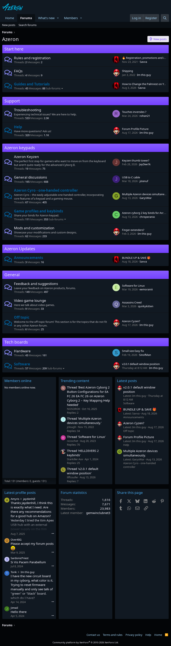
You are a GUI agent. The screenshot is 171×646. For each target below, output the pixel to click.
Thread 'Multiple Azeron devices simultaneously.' (84, 420)
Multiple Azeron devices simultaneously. (140, 453)
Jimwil (14, 608)
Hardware (22, 351)
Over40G (16, 539)
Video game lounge (30, 300)
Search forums (27, 25)
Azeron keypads (19, 147)
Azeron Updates (19, 248)
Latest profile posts (20, 492)
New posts (8, 25)
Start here (13, 49)
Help (18, 127)
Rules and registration (32, 57)
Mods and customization (34, 228)
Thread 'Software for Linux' (86, 437)
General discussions (30, 177)
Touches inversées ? (134, 112)
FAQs (18, 71)
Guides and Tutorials (32, 84)
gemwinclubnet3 (98, 513)
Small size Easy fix (133, 351)
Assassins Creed (132, 302)
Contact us (93, 635)
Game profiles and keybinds (38, 211)
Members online (17, 380)
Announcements (28, 257)
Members (71, 18)
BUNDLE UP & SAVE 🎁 (136, 258)
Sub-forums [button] (53, 88)
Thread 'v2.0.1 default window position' (82, 471)
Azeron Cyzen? (131, 321)
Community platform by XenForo (86, 642)
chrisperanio (147, 217)
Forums (26, 18)
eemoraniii (146, 289)
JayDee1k (145, 164)
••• (53, 533)
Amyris (15, 499)
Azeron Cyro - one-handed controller (46, 190)
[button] (58, 18)
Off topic (21, 317)
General (12, 274)
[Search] (165, 18)
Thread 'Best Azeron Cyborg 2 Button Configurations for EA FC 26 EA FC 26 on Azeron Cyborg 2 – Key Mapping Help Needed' (88, 396)
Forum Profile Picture (135, 129)
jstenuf (144, 181)
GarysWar (146, 198)
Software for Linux (133, 285)
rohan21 (145, 116)
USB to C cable (131, 177)
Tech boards (16, 342)
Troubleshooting (27, 109)
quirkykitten (145, 306)
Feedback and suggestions (36, 283)
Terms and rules (112, 635)
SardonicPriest (20, 558)
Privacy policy (134, 635)
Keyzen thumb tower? (135, 160)
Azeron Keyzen (26, 156)
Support (12, 101)
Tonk (14, 572)
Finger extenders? (133, 230)
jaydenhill (29, 499)
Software (22, 364)
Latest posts (127, 380)
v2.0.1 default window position (141, 364)
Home (9, 18)
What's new (46, 18)
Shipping (127, 71)
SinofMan (145, 355)
